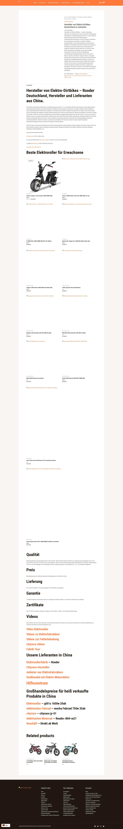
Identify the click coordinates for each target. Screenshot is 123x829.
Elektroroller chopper (44, 140)
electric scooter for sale (92, 793)
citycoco (31, 713)
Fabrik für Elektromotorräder (93, 806)
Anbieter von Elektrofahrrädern (44, 672)
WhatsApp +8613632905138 (33, 147)
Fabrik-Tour (33, 649)
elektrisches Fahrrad (38, 708)
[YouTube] (103, 826)
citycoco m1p (44, 808)
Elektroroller (65, 2)
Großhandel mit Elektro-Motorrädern (47, 677)
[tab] (29, 85)
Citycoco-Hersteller (37, 667)
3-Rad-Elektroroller (68, 813)
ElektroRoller (66, 797)
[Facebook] (95, 826)
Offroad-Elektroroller (68, 811)
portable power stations (69, 815)
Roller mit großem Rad (68, 809)
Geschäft (31, 723)
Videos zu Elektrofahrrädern (43, 634)
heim (35, 2)
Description (29, 85)
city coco (65, 802)
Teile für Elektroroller (91, 808)
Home (65, 17)
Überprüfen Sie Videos (69, 799)
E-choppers (42, 2)
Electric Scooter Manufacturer (93, 797)
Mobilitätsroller (89, 813)
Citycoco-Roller (89, 809)
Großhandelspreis (78, 2)
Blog (88, 2)
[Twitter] (98, 826)
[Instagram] (100, 826)
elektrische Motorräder (69, 806)
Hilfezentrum (37, 683)
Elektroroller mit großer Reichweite (49, 811)
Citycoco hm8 (44, 809)
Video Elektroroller (37, 629)
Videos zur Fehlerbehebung (42, 639)
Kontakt (43, 797)
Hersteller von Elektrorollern (93, 800)
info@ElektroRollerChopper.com (93, 795)
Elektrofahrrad (35, 143)
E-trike (65, 793)
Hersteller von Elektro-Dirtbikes (74, 75)
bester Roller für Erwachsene (70, 808)
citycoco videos (35, 644)
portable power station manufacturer (50, 815)
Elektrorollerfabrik (37, 662)
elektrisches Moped (91, 811)
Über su (43, 795)
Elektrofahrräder (53, 2)
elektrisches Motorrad (39, 718)
